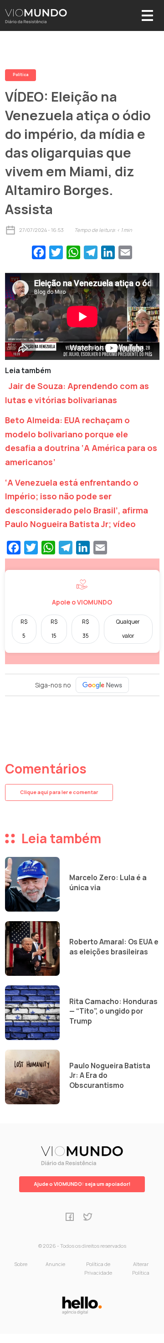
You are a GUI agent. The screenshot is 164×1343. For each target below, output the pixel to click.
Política (20, 74)
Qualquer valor (128, 629)
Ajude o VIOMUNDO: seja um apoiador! (82, 1183)
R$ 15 (54, 629)
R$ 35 (85, 629)
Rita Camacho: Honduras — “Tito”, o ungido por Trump (113, 1011)
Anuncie (55, 1264)
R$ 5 (23, 629)
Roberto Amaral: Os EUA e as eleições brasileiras (114, 947)
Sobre (20, 1264)
